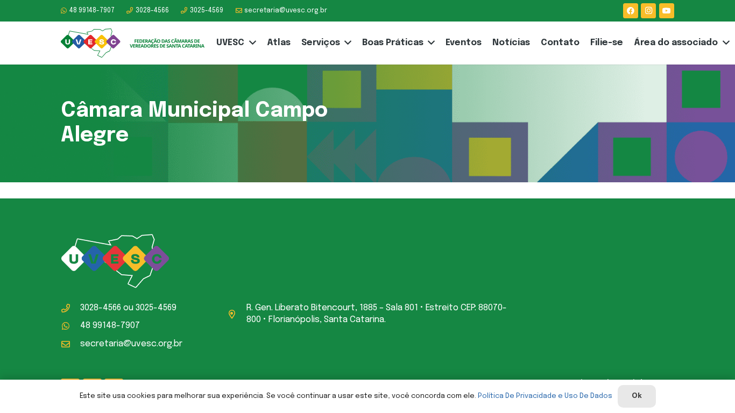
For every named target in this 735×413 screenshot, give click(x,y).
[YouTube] (666, 10)
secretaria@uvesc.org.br (131, 343)
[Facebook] (630, 10)
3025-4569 (156, 307)
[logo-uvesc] (132, 43)
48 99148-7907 (110, 325)
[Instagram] (648, 10)
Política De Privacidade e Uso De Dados (545, 396)
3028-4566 (100, 307)
